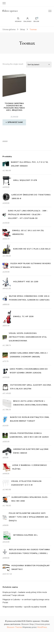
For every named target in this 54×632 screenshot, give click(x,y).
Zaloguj (27, 21)
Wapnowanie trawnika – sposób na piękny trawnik (24, 606)
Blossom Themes (14, 627)
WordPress (42, 627)
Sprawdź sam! (15, 122)
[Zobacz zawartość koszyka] (36, 19)
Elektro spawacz (10, 10)
